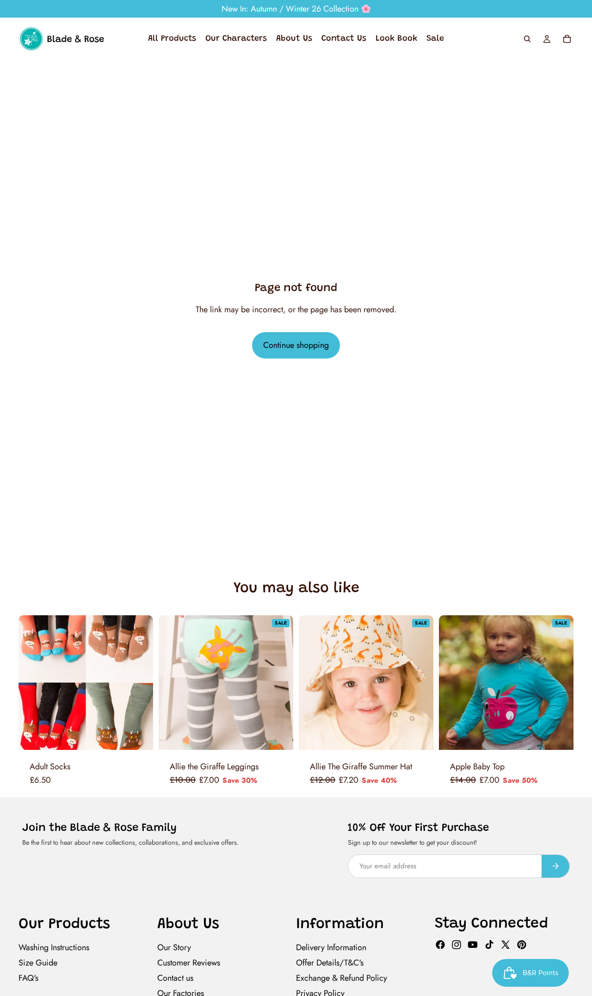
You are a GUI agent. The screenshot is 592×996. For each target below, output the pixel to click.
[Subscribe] (555, 866)
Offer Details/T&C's (330, 963)
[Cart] (567, 39)
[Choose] (138, 735)
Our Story (174, 947)
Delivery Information (331, 947)
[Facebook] (440, 944)
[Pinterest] (521, 944)
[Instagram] (456, 944)
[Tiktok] (489, 944)
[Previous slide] (36, 683)
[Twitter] (505, 944)
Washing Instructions (53, 947)
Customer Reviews (188, 963)
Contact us (175, 978)
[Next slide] (135, 683)
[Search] (527, 39)
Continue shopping (296, 345)
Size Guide (37, 963)
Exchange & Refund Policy (341, 978)
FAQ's (28, 978)
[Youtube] (472, 944)
